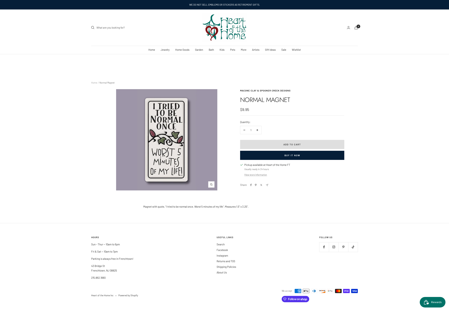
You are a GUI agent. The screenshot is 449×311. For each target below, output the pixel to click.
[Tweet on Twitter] (261, 185)
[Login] (348, 27)
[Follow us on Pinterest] (343, 247)
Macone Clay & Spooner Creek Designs (265, 90)
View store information (255, 174)
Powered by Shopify (128, 295)
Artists (255, 49)
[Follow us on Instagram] (334, 247)
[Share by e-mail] (267, 185)
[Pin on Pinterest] (256, 185)
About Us (222, 272)
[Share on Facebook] (251, 185)
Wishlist (296, 49)
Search (221, 244)
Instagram (222, 255)
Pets (232, 49)
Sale (283, 49)
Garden (199, 49)
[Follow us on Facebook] (324, 247)
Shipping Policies (226, 266)
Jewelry (165, 49)
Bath (211, 49)
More (243, 49)
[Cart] (356, 27)
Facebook (222, 250)
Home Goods (182, 49)
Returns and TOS (226, 261)
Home (151, 49)
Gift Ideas (270, 49)
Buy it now (292, 155)
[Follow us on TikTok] (353, 247)
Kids (222, 49)
